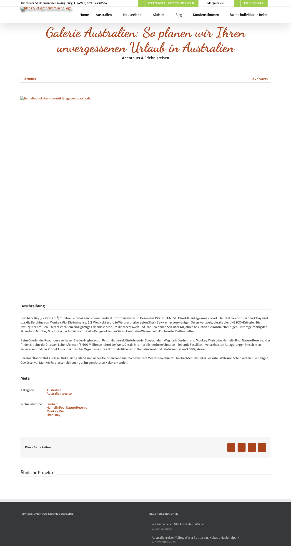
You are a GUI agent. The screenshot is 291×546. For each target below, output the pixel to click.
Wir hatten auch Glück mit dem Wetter (178, 524)
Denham (52, 404)
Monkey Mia (55, 411)
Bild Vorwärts (258, 79)
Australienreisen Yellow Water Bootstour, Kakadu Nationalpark (195, 538)
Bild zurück (28, 79)
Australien (54, 390)
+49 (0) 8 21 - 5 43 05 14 (91, 3)
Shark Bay (53, 415)
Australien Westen (59, 393)
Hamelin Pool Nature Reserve (67, 408)
